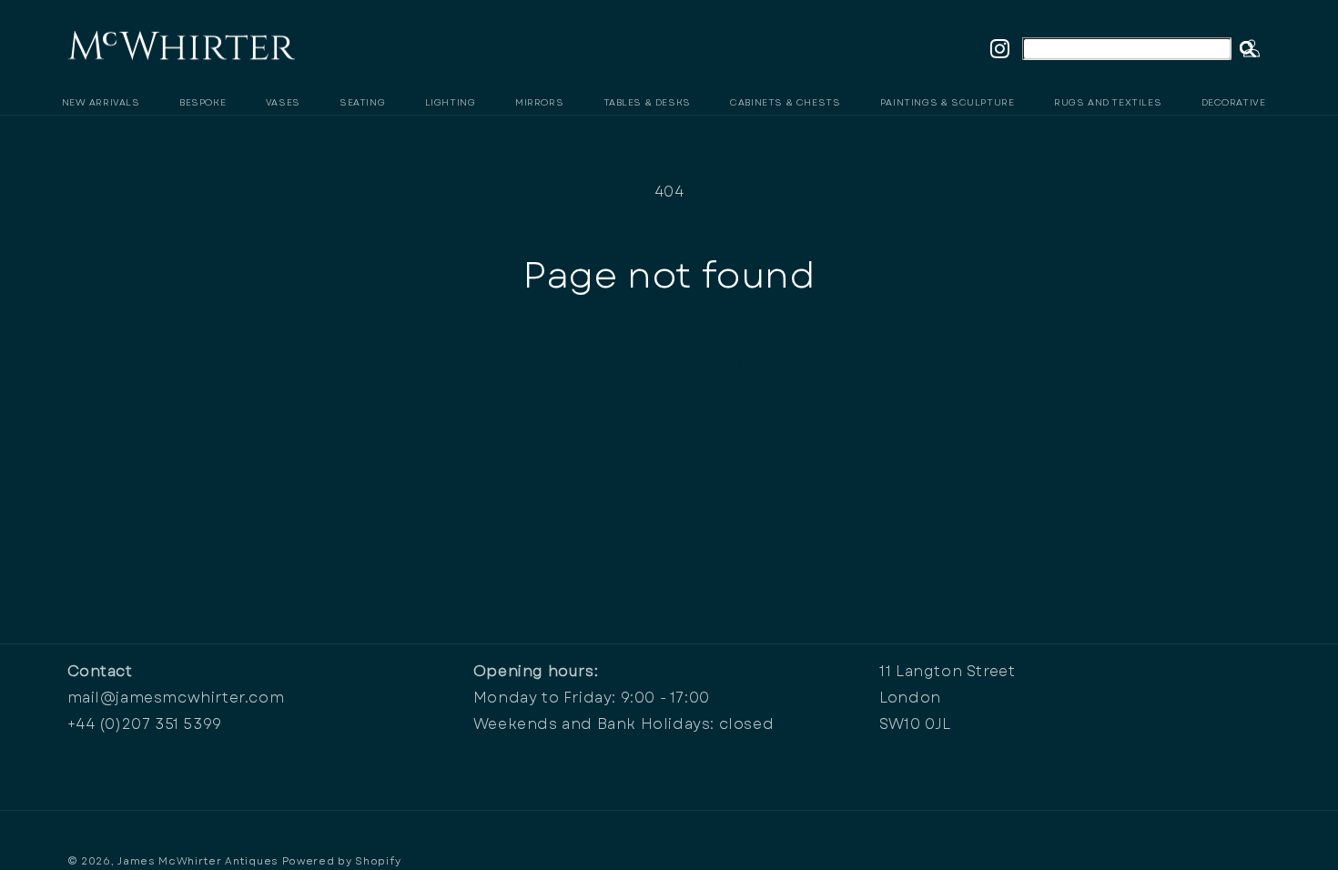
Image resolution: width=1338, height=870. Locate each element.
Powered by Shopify (341, 861)
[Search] (1248, 49)
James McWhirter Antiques (198, 861)
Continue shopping (669, 365)
